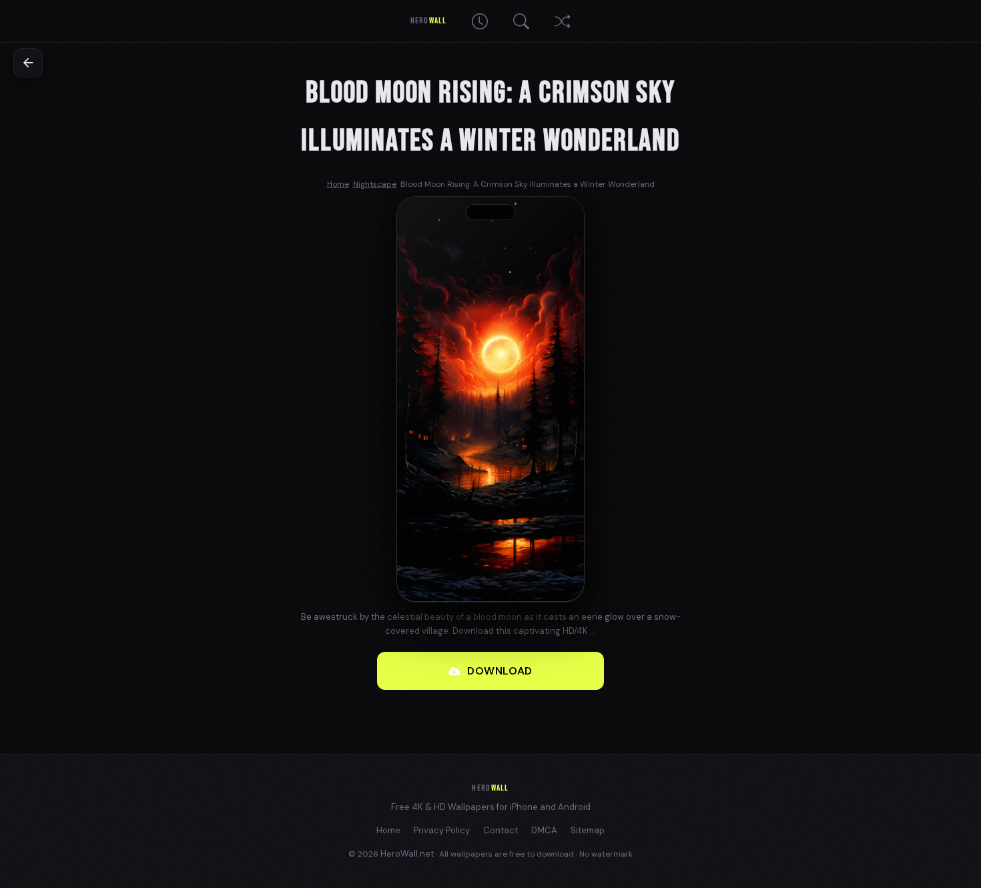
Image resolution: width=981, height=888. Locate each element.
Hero (428, 20)
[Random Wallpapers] (562, 21)
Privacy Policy (442, 830)
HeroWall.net (407, 853)
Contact (500, 830)
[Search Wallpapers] (521, 21)
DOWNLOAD (500, 671)
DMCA (544, 830)
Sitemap (588, 830)
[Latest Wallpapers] (479, 21)
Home (388, 830)
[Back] (28, 62)
